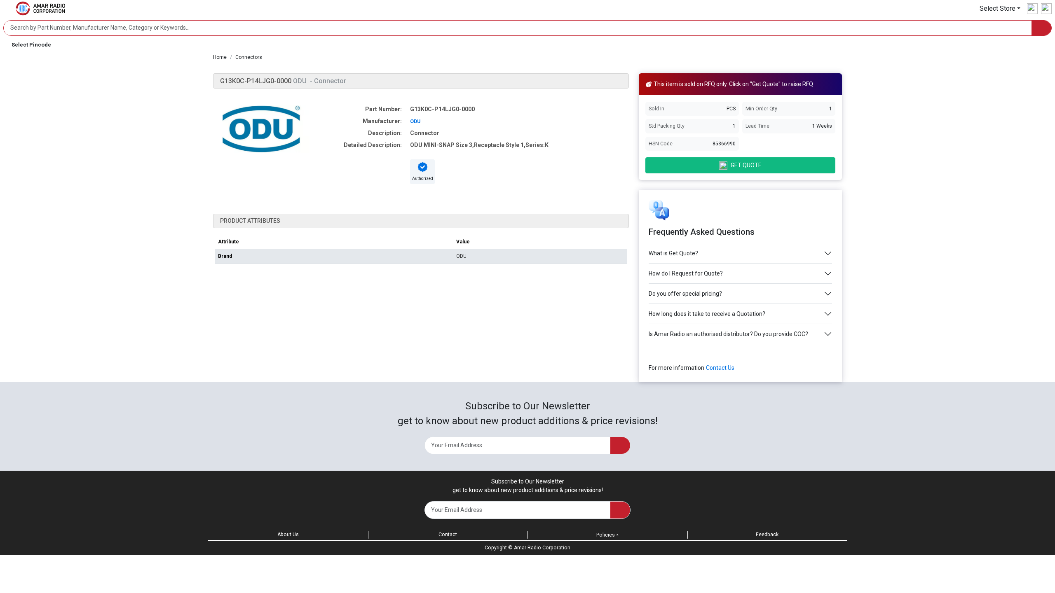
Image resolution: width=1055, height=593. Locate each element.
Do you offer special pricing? (685, 293)
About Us (288, 534)
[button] (1000, 8)
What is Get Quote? (673, 253)
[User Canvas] (1032, 8)
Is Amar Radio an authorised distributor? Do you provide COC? (728, 334)
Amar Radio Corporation (542, 548)
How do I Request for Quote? (686, 273)
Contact (447, 534)
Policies (605, 535)
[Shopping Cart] (1046, 8)
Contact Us (720, 367)
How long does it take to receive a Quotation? (707, 314)
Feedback (767, 534)
